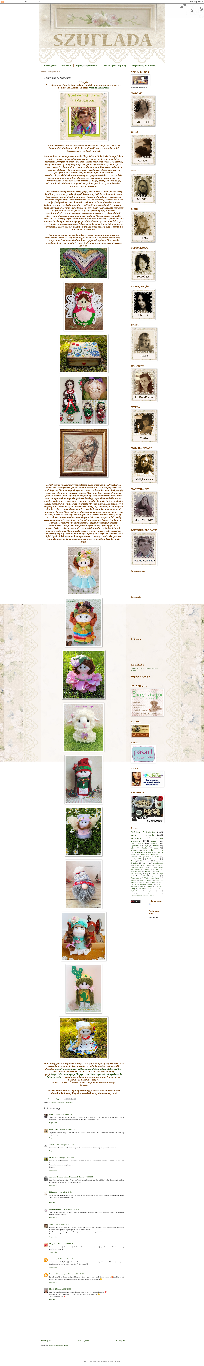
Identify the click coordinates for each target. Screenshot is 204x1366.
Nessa (141, 880)
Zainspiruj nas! (136, 871)
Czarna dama (53, 1129)
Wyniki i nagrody (142, 835)
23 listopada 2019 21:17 (64, 1114)
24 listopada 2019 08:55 (85, 1177)
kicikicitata (53, 1192)
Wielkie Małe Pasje (99, 87)
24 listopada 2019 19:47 (66, 1259)
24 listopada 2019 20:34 (76, 1274)
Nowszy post (46, 1340)
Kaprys (149, 865)
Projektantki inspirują (136, 890)
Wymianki (134, 850)
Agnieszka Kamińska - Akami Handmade (63, 1177)
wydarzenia (134, 886)
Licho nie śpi (148, 850)
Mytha (157, 857)
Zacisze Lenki (54, 1145)
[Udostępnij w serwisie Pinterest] (74, 1099)
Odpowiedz (53, 1123)
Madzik (147, 869)
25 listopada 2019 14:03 (63, 1289)
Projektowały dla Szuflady (144, 65)
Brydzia (156, 871)
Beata (156, 848)
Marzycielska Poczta (155, 888)
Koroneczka (158, 893)
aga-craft (52, 1114)
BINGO (157, 865)
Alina (51, 1224)
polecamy (140, 893)
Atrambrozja (135, 878)
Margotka (52, 1244)
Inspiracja (133, 880)
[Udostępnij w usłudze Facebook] (72, 1099)
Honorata (53, 1102)
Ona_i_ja (145, 863)
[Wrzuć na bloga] (67, 1099)
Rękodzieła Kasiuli (55, 1209)
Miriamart (134, 857)
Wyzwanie (135, 846)
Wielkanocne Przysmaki (136, 895)
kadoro (142, 886)
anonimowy (53, 1259)
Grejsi (146, 846)
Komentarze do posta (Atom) (58, 1345)
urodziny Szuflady (149, 893)
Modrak (154, 841)
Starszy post (121, 1340)
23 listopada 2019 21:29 (67, 1129)
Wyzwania (136, 838)
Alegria (133, 861)
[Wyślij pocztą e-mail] (65, 1099)
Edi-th (140, 882)
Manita (144, 848)
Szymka (147, 882)
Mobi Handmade (153, 859)
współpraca (142, 888)
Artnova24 (148, 880)
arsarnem (154, 882)
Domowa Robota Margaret (58, 1274)
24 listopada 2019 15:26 (65, 1192)
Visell (157, 869)
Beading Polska (136, 859)
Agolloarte (154, 876)
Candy (146, 874)
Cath (135, 884)
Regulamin (66, 65)
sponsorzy (158, 886)
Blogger (117, 1361)
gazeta (159, 890)
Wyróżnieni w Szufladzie (65, 1102)
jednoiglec (133, 893)
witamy (133, 888)
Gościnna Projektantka (143, 832)
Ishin (158, 884)
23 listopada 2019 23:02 (67, 1145)
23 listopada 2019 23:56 (66, 1158)
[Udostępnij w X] (70, 1099)
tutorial (142, 876)
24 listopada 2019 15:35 (71, 1209)
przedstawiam (138, 865)
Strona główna (50, 65)
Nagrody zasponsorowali (87, 65)
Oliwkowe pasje (145, 861)
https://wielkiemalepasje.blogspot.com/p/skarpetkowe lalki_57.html (88, 1069)
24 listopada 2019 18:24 (65, 1244)
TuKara (153, 867)
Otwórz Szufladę (137, 843)
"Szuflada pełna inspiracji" (115, 65)
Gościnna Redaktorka (146, 884)
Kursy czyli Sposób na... (150, 854)
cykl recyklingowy (149, 890)
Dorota (160, 850)
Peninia (156, 846)
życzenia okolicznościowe (139, 867)
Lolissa (154, 874)
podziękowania (158, 863)
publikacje (149, 886)
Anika (161, 882)
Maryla (51, 1289)
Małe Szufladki (136, 874)
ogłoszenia (145, 857)
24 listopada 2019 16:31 (61, 1224)
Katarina (147, 871)
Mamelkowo (53, 1158)
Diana (133, 848)
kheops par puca (148, 895)
